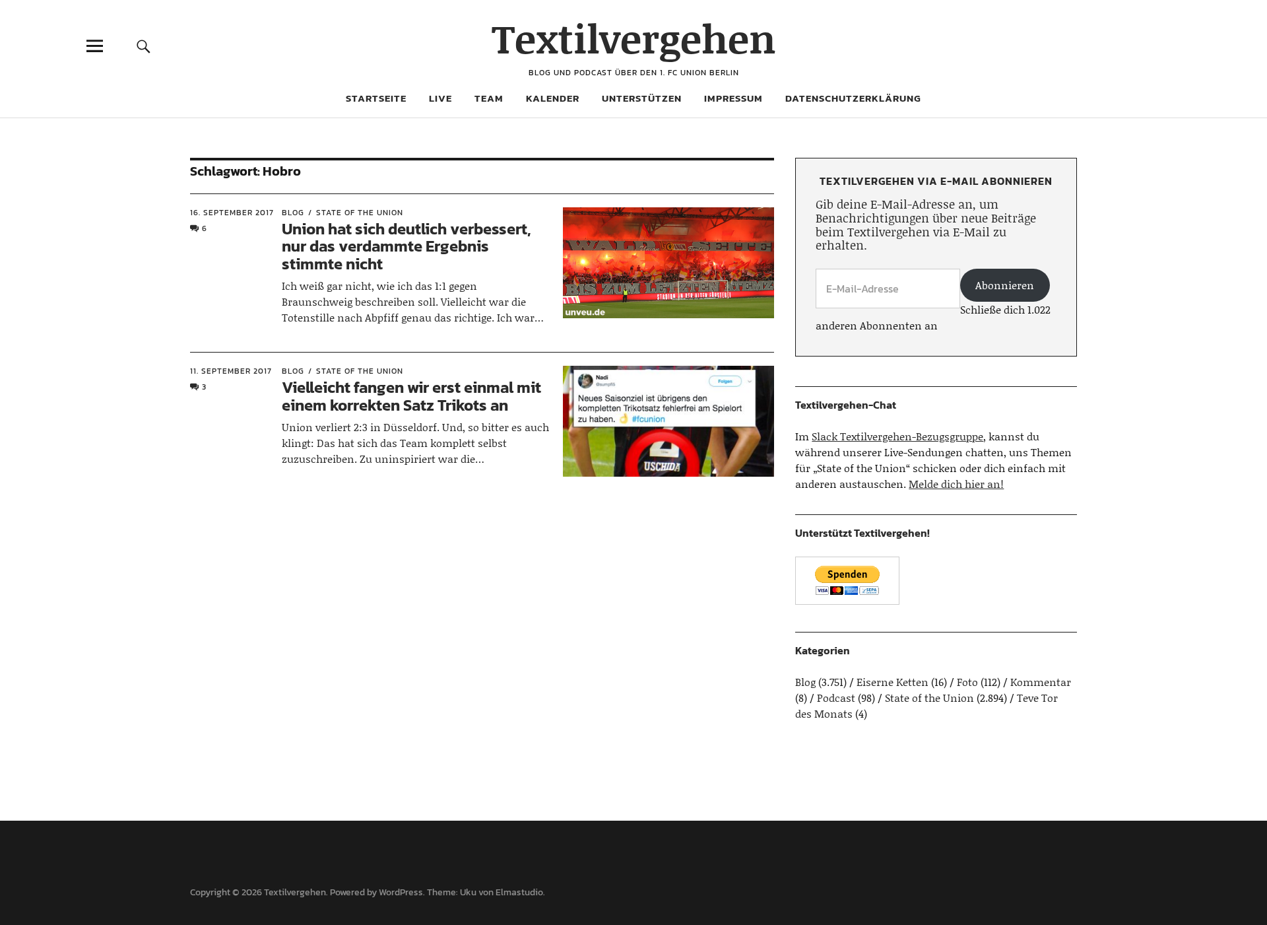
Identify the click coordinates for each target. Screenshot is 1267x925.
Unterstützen (642, 98)
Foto (967, 681)
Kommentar (1040, 681)
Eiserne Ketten (892, 681)
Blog (293, 213)
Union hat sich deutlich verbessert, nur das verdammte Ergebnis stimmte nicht (406, 246)
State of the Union (359, 213)
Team (489, 98)
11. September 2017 (231, 371)
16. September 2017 (232, 213)
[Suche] (143, 45)
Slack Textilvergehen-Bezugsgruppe (897, 436)
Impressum (733, 98)
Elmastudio (519, 892)
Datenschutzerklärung (853, 98)
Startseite (376, 98)
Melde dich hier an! (956, 483)
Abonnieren (1004, 284)
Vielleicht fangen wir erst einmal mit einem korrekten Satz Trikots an (411, 396)
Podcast (836, 697)
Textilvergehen (634, 38)
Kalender (552, 98)
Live (440, 98)
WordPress (401, 892)
